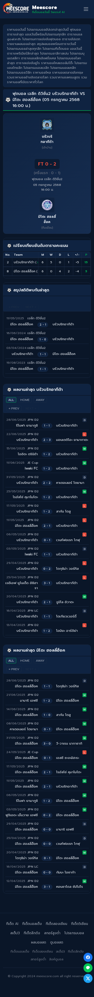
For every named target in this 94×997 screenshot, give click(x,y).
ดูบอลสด (56, 942)
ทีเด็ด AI (12, 923)
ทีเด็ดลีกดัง (32, 933)
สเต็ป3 (15, 933)
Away (40, 400)
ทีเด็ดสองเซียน (56, 923)
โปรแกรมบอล (74, 933)
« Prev (14, 408)
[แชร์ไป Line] (87, 967)
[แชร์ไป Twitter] (87, 978)
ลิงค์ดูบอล (56, 959)
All (11, 400)
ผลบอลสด (38, 942)
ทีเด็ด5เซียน (79, 923)
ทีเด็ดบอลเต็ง (32, 923)
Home (25, 400)
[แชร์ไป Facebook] (87, 957)
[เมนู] (86, 9)
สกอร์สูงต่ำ (52, 933)
